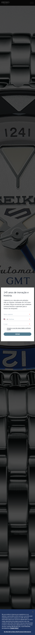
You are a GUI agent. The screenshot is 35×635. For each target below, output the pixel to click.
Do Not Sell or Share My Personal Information (17, 632)
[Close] (33, 612)
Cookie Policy (14, 628)
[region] (17, 622)
